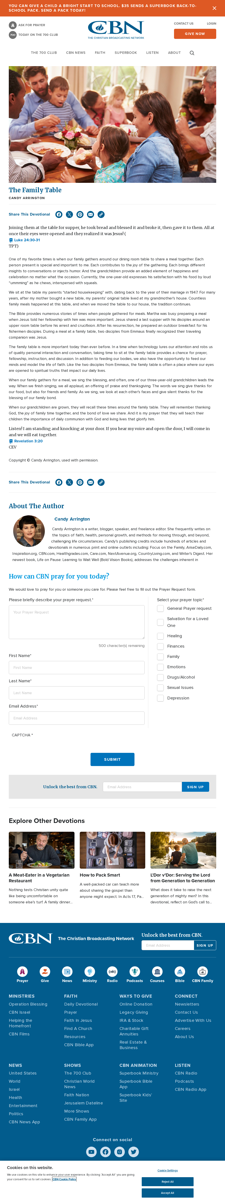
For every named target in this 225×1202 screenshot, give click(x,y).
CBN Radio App (191, 1089)
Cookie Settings (168, 1170)
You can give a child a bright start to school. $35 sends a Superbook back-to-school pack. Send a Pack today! (103, 8)
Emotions (176, 667)
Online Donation (136, 1004)
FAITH (100, 52)
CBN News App (24, 1122)
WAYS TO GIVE (136, 996)
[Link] (101, 214)
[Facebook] (58, 214)
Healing (174, 636)
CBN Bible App (79, 1045)
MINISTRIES (22, 996)
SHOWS (72, 1065)
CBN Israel (19, 1012)
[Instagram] (119, 1152)
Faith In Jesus (78, 1020)
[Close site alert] (214, 8)
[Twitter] (69, 214)
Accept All (167, 1193)
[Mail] (90, 214)
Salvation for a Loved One (188, 622)
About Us (184, 1036)
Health (15, 1097)
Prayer (70, 1012)
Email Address (22, 706)
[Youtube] (91, 1152)
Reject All (168, 1182)
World (14, 1081)
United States (23, 1073)
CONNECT (186, 996)
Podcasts (184, 1081)
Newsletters (187, 1004)
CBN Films (19, 1034)
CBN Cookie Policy (64, 1179)
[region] (112, 1181)
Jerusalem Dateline (83, 1103)
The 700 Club (44, 52)
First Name (19, 655)
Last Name (19, 681)
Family (173, 656)
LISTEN (152, 52)
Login (211, 23)
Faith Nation (76, 1095)
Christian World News (79, 1084)
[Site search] (192, 55)
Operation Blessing (28, 1004)
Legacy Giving (134, 1012)
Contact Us (183, 23)
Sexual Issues (180, 687)
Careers (183, 1028)
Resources (74, 1036)
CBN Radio (186, 1073)
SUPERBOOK (126, 52)
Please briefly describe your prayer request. (50, 600)
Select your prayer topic (180, 600)
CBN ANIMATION (138, 1065)
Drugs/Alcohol (181, 677)
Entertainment (23, 1105)
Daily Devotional (81, 1004)
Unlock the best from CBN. (70, 786)
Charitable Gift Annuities (134, 1031)
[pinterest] (79, 214)
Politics (16, 1114)
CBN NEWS (75, 52)
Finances (176, 646)
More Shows (76, 1111)
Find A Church (78, 1028)
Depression (178, 698)
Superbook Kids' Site (136, 1097)
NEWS (15, 1065)
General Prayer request (189, 608)
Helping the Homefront (20, 1023)
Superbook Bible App (136, 1084)
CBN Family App (80, 1119)
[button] (24, 240)
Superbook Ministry (139, 1073)
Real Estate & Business (133, 1045)
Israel (14, 1089)
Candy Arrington (27, 198)
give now (195, 33)
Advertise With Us (193, 1020)
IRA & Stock (131, 1020)
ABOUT (174, 52)
